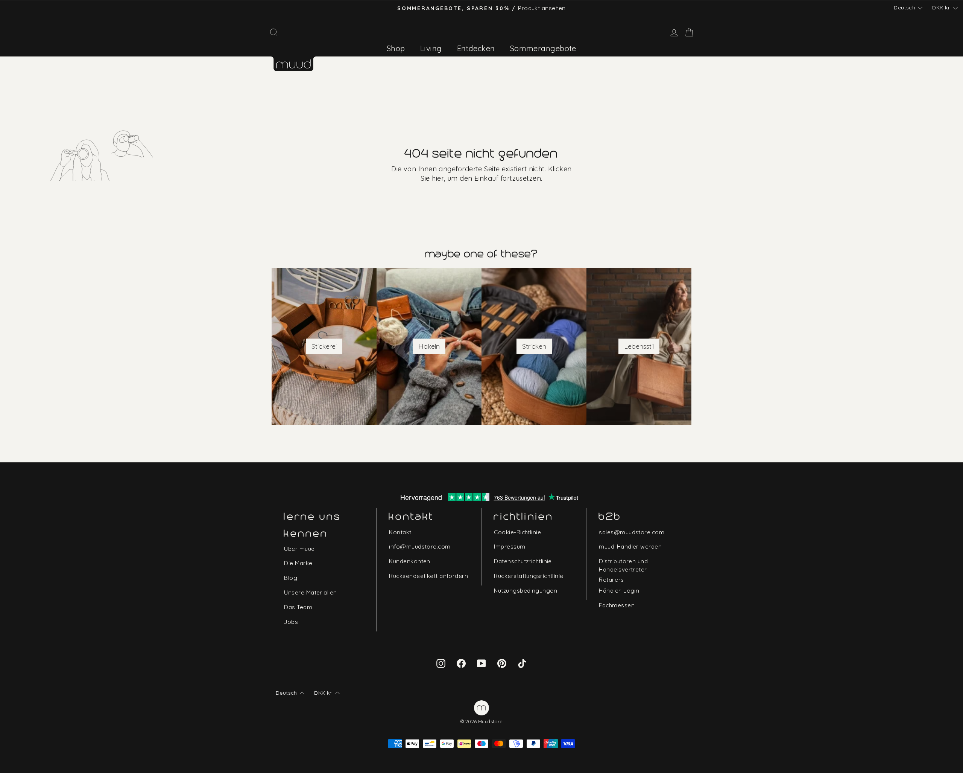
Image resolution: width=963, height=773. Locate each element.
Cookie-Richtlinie (517, 532)
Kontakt (400, 532)
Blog (290, 577)
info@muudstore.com (419, 546)
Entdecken (476, 48)
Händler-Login (619, 590)
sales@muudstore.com (631, 532)
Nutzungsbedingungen (525, 590)
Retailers (611, 579)
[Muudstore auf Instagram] (440, 663)
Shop (396, 48)
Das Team (298, 607)
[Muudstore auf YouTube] (481, 663)
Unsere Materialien (310, 592)
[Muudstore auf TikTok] (522, 663)
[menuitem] (396, 48)
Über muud (299, 548)
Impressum (509, 546)
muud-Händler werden (630, 546)
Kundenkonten (409, 561)
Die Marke (298, 563)
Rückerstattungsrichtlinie (528, 575)
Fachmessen (617, 605)
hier (438, 178)
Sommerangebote (543, 48)
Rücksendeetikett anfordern (428, 575)
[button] (908, 8)
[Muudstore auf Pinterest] (501, 663)
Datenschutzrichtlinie (522, 561)
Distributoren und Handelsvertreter (623, 565)
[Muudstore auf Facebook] (461, 663)
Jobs (291, 621)
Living (431, 48)
